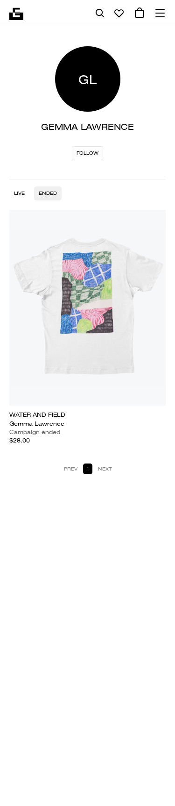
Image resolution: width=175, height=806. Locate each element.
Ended (48, 193)
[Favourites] (119, 13)
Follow (87, 153)
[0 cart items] (139, 13)
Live (19, 193)
